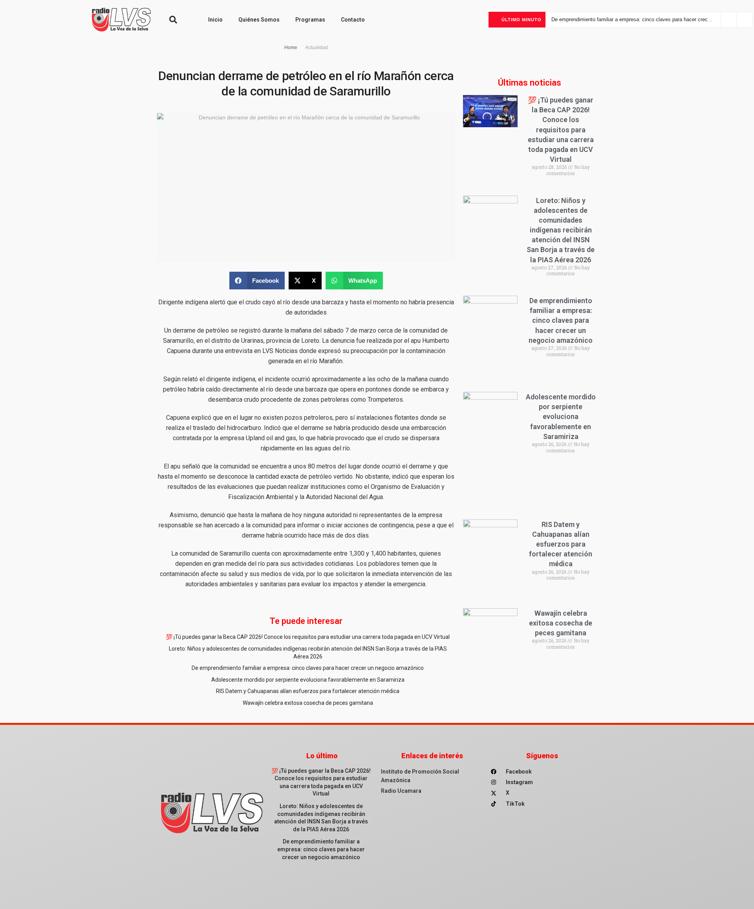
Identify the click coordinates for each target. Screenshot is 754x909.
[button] (173, 19)
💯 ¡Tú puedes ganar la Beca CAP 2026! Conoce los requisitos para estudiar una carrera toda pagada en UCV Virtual (308, 637)
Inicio (215, 19)
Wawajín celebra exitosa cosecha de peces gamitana (308, 703)
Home (290, 47)
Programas (310, 19)
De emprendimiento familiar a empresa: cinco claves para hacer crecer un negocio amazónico (308, 668)
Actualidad (316, 47)
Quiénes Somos (259, 19)
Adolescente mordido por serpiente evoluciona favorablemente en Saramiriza (636, 19)
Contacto (353, 19)
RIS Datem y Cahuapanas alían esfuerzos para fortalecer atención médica (307, 691)
